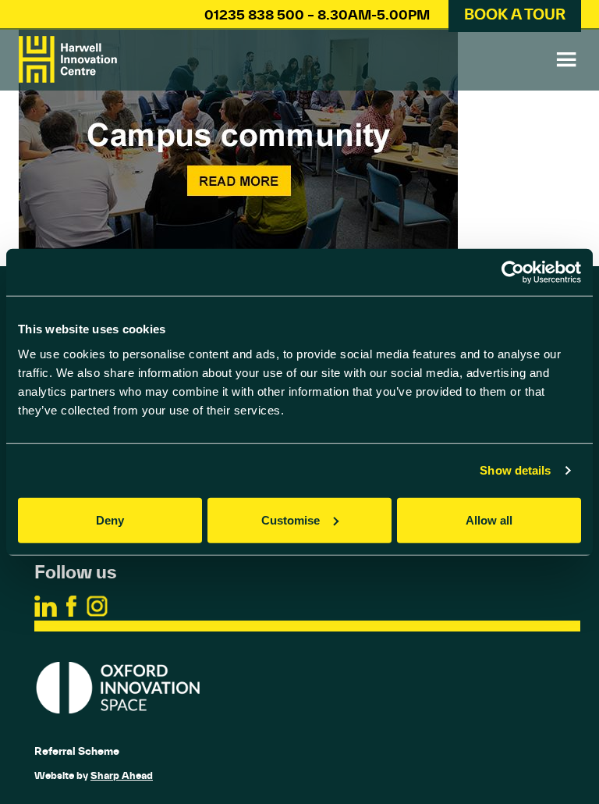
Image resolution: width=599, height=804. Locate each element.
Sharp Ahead (121, 775)
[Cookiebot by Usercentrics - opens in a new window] (513, 272)
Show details (515, 470)
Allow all (489, 519)
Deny (110, 519)
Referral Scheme (76, 751)
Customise (290, 519)
